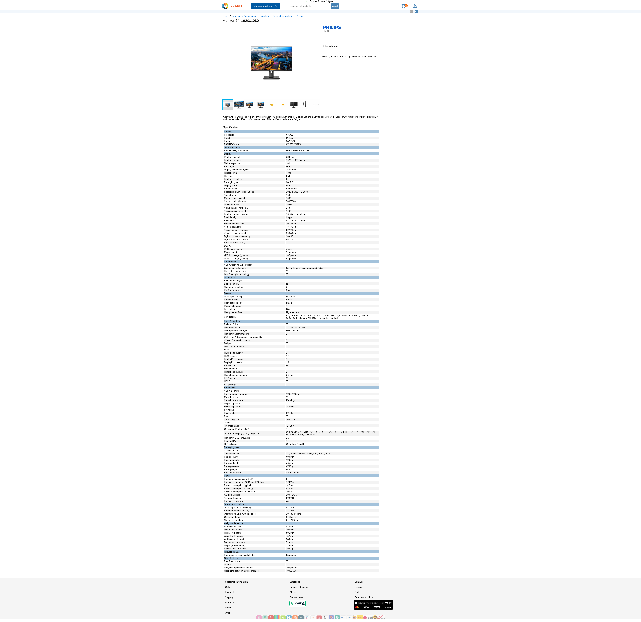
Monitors (264, 16)
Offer (227, 613)
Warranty (229, 602)
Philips (299, 16)
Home (225, 16)
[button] (317, 28)
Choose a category (264, 6)
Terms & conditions (364, 597)
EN (416, 11)
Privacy (358, 587)
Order (227, 587)
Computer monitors (282, 16)
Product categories (299, 587)
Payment (229, 592)
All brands (294, 592)
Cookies (358, 592)
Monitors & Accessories (244, 16)
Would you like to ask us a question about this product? (349, 56)
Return (228, 607)
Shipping (229, 597)
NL (411, 11)
